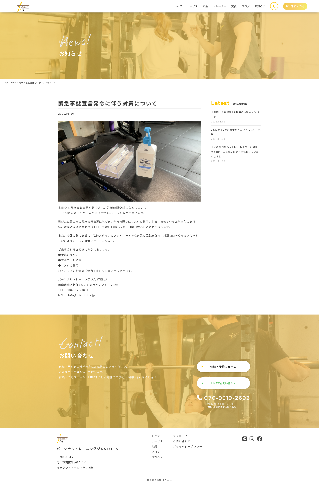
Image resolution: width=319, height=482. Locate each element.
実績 (234, 6)
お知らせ (260, 6)
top (6, 82)
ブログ (246, 6)
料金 (205, 6)
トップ (178, 6)
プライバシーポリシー (187, 446)
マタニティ (180, 436)
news (13, 82)
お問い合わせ (182, 441)
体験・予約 (297, 6)
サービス (192, 6)
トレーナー (219, 6)
